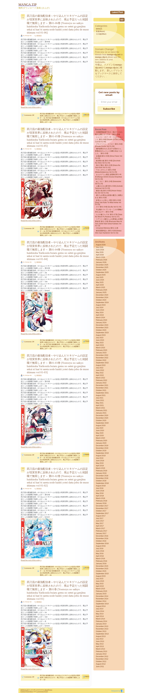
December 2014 (102, 596)
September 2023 (102, 333)
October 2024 (101, 300)
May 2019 (99, 463)
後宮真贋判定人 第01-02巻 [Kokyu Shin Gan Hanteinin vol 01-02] (108, 232)
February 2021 (101, 410)
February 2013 (101, 651)
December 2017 (102, 506)
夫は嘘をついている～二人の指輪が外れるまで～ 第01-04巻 (109, 210)
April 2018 (100, 496)
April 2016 (100, 556)
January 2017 (101, 533)
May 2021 (99, 403)
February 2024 (101, 320)
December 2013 (102, 626)
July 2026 (99, 247)
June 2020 (100, 431)
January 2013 (101, 654)
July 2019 (99, 458)
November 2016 (102, 538)
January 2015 (101, 594)
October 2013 (101, 631)
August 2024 (101, 305)
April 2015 (100, 586)
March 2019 (100, 468)
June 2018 (100, 491)
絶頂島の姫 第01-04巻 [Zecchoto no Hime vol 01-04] (107, 162)
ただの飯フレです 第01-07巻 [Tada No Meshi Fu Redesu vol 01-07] (108, 216)
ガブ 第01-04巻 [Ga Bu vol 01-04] (108, 207)
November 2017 (102, 508)
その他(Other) (101, 34)
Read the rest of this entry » (31, 107)
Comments (40, 691)
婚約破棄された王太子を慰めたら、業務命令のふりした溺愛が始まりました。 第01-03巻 (109, 151)
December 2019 (102, 446)
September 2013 (102, 634)
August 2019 (101, 456)
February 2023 (101, 350)
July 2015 (99, 579)
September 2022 (102, 363)
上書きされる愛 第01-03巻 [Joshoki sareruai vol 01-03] (109, 187)
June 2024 (100, 310)
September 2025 (102, 272)
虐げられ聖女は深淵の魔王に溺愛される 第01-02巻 (109, 196)
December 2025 (102, 265)
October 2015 (101, 571)
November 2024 (102, 297)
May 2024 (99, 313)
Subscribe (109, 109)
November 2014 (102, 599)
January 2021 (101, 413)
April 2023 (100, 345)
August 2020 (101, 425)
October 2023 (101, 330)
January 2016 (101, 564)
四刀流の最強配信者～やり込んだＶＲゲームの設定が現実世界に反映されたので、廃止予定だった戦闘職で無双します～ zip (60, 120)
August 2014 (101, 606)
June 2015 (100, 581)
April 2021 (100, 405)
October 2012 (101, 661)
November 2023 (102, 328)
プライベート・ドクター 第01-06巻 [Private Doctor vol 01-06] (109, 145)
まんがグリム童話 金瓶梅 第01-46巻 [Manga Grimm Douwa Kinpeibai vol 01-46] (108, 176)
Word (46, 690)
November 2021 (102, 388)
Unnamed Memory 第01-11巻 (107, 228)
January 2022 (101, 383)
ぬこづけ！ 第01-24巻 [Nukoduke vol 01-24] (108, 182)
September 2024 (102, 302)
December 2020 (102, 415)
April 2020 (100, 436)
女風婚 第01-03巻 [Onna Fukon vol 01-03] (108, 157)
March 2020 (100, 438)
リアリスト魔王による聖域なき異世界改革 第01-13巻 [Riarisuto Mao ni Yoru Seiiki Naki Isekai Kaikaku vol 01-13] (109, 222)
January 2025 (101, 292)
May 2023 (99, 343)
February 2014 (101, 621)
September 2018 (102, 483)
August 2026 (101, 245)
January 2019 (101, 473)
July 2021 (99, 398)
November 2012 (102, 659)
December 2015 (102, 566)
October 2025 (101, 270)
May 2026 (99, 252)
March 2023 (100, 348)
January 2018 (101, 503)
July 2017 (99, 518)
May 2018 (99, 493)
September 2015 (102, 574)
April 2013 (100, 646)
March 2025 (100, 287)
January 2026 (101, 262)
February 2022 (101, 380)
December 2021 (102, 385)
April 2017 (100, 526)
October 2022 (101, 360)
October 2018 (101, 481)
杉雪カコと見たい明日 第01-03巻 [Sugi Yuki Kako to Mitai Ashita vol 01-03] (108, 202)
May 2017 (99, 523)
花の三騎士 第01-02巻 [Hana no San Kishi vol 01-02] (107, 166)
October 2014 (101, 601)
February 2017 (101, 531)
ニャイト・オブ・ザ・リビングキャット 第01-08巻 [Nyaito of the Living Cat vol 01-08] (109, 139)
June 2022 (100, 370)
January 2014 (101, 624)
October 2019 (101, 451)
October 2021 (101, 390)
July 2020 (99, 428)
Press (50, 690)
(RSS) (27, 691)
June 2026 (100, 250)
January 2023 (101, 353)
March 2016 (100, 559)
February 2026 (101, 260)
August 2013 (101, 636)
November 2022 (102, 358)
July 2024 (99, 307)
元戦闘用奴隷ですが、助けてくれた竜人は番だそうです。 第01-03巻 (109, 133)
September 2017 (102, 513)
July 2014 (99, 609)
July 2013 (99, 639)
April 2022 (100, 375)
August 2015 (101, 576)
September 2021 (102, 393)
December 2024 (102, 295)
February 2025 (101, 290)
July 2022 (99, 368)
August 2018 (101, 486)
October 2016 (101, 541)
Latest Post (117, 12)
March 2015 (100, 589)
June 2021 (100, 400)
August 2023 (101, 335)
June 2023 (100, 340)
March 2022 (100, 378)
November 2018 (102, 478)
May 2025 (99, 282)
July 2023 (99, 338)
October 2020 (101, 420)
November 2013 (102, 629)
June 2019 (100, 461)
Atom (31, 691)
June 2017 (100, 521)
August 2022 (101, 365)
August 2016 (101, 546)
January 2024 (101, 323)
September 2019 (102, 453)
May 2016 (99, 554)
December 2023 (102, 325)
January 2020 (101, 443)
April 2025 (100, 285)
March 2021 (100, 408)
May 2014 (99, 614)
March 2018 (100, 498)
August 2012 (101, 664)
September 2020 (102, 423)
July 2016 (99, 548)
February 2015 (101, 591)
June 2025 (100, 280)
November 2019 (102, 448)
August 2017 (101, 516)
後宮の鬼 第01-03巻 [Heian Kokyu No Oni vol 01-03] (108, 192)
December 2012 (102, 656)
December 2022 (102, 355)
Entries (23, 691)
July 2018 (99, 488)
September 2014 (102, 604)
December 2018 (102, 476)
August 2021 (101, 395)
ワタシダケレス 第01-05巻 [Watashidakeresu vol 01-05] (106, 171)
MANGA (39, 35)
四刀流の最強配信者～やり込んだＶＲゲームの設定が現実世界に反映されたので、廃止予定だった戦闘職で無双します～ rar (60, 116)
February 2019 (101, 471)
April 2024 (100, 315)
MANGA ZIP (25, 690)
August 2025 (101, 275)
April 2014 (100, 616)
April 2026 (100, 255)
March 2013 (100, 649)
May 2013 (99, 644)
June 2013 (100, 641)
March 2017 (100, 528)
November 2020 (102, 418)
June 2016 (100, 551)
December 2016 (102, 536)
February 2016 (101, 561)
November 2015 (102, 569)
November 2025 (102, 267)
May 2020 (99, 433)
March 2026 (100, 257)
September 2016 (102, 543)
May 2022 (99, 373)
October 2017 (101, 511)
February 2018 (101, 501)
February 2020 (101, 441)
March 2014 (100, 619)
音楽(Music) (100, 31)
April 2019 (100, 466)
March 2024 (100, 318)
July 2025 (99, 277)
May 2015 (99, 584)
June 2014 (100, 611)
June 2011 (100, 666)
